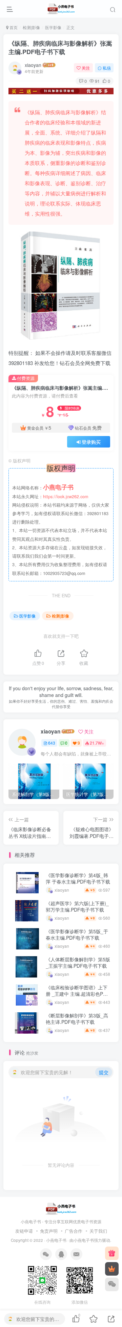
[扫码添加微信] (112, 1284)
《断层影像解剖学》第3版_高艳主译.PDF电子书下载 (77, 1019)
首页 (13, 27)
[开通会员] (112, 1269)
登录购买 (91, 441)
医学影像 (53, 27)
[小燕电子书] (112, 1253)
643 (51, 743)
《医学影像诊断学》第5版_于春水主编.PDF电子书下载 (77, 934)
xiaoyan (33, 65)
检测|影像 (31, 27)
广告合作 (73, 1231)
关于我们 (98, 1231)
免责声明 (49, 1231)
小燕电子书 (56, 1240)
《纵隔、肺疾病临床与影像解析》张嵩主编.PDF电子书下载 (60, 47)
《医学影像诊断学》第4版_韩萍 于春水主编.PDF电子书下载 (78, 878)
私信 (107, 68)
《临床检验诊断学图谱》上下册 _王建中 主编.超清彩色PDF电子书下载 (77, 994)
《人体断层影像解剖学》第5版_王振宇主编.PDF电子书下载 (78, 962)
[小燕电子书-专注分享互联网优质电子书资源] (61, 1208)
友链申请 (24, 1231)
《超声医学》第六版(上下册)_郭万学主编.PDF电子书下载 (77, 906)
